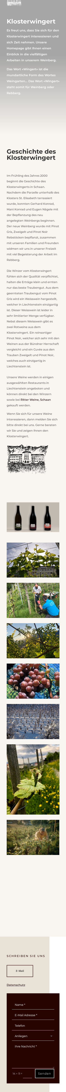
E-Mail (20, 970)
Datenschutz (16, 985)
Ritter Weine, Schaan (36, 399)
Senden (44, 1073)
